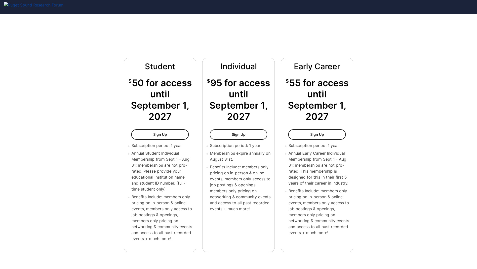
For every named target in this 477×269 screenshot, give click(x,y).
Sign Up (166, 134)
